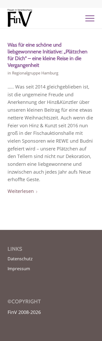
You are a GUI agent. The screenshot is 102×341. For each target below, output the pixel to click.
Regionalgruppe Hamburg (35, 72)
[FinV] (42, 18)
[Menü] (87, 18)
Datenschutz (20, 259)
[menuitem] (87, 18)
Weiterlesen (21, 191)
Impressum (19, 268)
